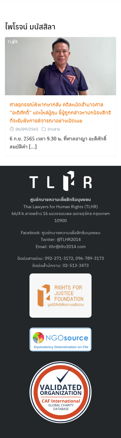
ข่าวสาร (53, 129)
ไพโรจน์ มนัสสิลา (30, 26)
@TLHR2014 (69, 239)
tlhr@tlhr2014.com (67, 246)
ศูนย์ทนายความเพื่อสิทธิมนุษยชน (71, 232)
